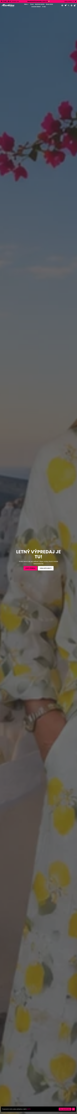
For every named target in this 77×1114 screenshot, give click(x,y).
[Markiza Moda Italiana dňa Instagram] (3, 1)
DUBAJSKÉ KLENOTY (47, 568)
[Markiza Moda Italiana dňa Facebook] (1, 1)
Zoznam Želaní (36, 6)
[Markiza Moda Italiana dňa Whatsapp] (7, 1)
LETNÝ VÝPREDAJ (31, 568)
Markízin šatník (39, 4)
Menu (26, 4)
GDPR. (29, 1109)
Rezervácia (49, 4)
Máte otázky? (68, 1)
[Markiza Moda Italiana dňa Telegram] (8, 1)
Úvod (31, 4)
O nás (44, 6)
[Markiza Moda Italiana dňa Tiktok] (10, 1)
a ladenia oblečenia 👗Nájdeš (38, 1)
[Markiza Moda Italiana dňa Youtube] (5, 1)
